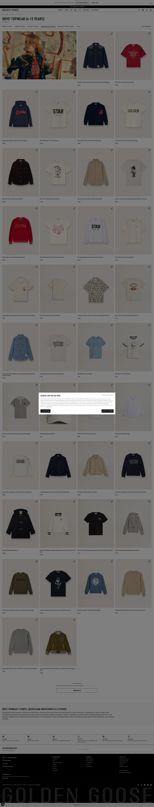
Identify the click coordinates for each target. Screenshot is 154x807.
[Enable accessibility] (3, 804)
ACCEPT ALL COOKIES (107, 411)
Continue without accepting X (108, 395)
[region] (77, 403)
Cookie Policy (49, 406)
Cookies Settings (45, 411)
